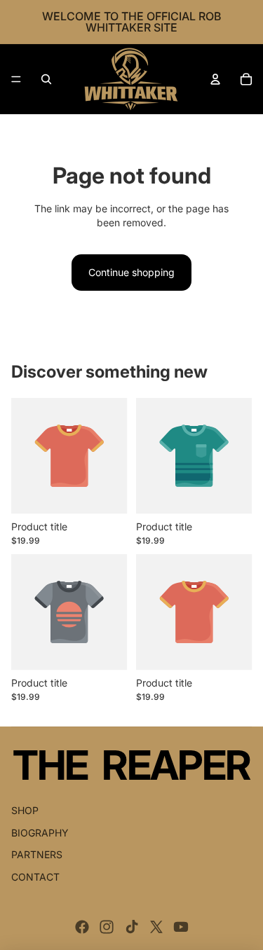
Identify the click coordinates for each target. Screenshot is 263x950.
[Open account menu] (215, 79)
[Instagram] (106, 926)
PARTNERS (36, 854)
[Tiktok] (131, 926)
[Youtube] (181, 926)
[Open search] (46, 79)
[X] (156, 926)
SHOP (25, 810)
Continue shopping (131, 272)
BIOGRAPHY (40, 833)
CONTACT (35, 877)
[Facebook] (82, 926)
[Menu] (16, 79)
